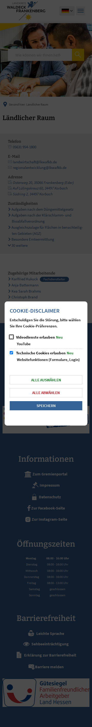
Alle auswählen (46, 379)
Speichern (46, 405)
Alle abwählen (46, 392)
